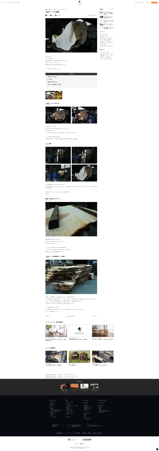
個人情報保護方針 (59, 433)
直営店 (136, 2)
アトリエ (66, 9)
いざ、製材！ (50, 79)
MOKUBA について (53, 400)
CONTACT (147, 2)
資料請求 (100, 408)
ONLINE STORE (154, 2)
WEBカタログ (69, 416)
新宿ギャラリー (102, 37)
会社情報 (84, 433)
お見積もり (100, 409)
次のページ (94, 316)
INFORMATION (86, 413)
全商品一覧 (86, 400)
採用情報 (89, 433)
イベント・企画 (102, 52)
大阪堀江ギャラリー (110, 42)
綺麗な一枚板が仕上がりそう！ (53, 81)
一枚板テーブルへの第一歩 (52, 76)
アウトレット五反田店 (103, 39)
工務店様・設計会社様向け (98, 433)
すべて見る (112, 9)
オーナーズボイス (108, 57)
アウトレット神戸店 (103, 44)
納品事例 (18, 2)
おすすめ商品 (102, 55)
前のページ (48, 316)
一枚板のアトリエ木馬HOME (71, 316)
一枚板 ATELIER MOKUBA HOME (92, 15)
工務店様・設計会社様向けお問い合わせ (104, 410)
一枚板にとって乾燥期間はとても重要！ (54, 84)
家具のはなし (102, 57)
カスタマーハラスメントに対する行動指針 (72, 433)
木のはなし (107, 52)
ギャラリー (107, 55)
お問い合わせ (101, 405)
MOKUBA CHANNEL (102, 400)
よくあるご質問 (101, 402)
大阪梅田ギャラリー (103, 42)
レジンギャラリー (108, 37)
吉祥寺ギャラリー (110, 39)
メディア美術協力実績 (87, 418)
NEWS (85, 414)
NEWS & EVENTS (141, 2)
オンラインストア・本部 (60, 9)
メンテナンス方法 (52, 417)
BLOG (54, 9)
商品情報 (14, 2)
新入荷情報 (86, 402)
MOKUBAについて (8, 2)
